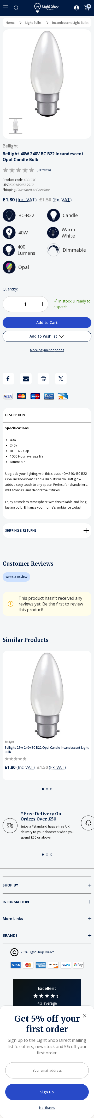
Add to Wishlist (44, 336)
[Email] (26, 378)
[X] (61, 378)
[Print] (43, 378)
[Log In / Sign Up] (76, 8)
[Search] (16, 8)
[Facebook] (8, 378)
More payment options (47, 350)
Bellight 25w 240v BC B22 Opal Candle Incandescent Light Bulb (47, 750)
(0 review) (44, 170)
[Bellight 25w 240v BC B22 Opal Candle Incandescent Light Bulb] (47, 695)
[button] (15, 126)
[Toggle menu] (6, 8)
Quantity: (10, 289)
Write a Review (16, 577)
